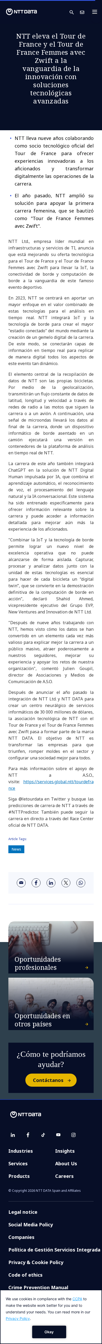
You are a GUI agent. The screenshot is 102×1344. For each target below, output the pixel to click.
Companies (21, 1237)
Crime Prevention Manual (38, 1287)
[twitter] (65, 882)
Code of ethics (25, 1275)
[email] (21, 882)
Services (18, 1163)
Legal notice (22, 1212)
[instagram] (73, 1134)
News (16, 849)
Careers (64, 1176)
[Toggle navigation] (96, 12)
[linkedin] (51, 882)
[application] (51, 1317)
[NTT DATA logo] (21, 12)
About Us (66, 1163)
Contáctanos (48, 1080)
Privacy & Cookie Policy (35, 1262)
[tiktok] (43, 1134)
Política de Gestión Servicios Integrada (54, 1250)
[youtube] (58, 1134)
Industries (20, 1151)
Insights (65, 1151)
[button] (75, 12)
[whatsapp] (80, 882)
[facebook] (36, 882)
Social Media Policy (30, 1224)
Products (19, 1176)
